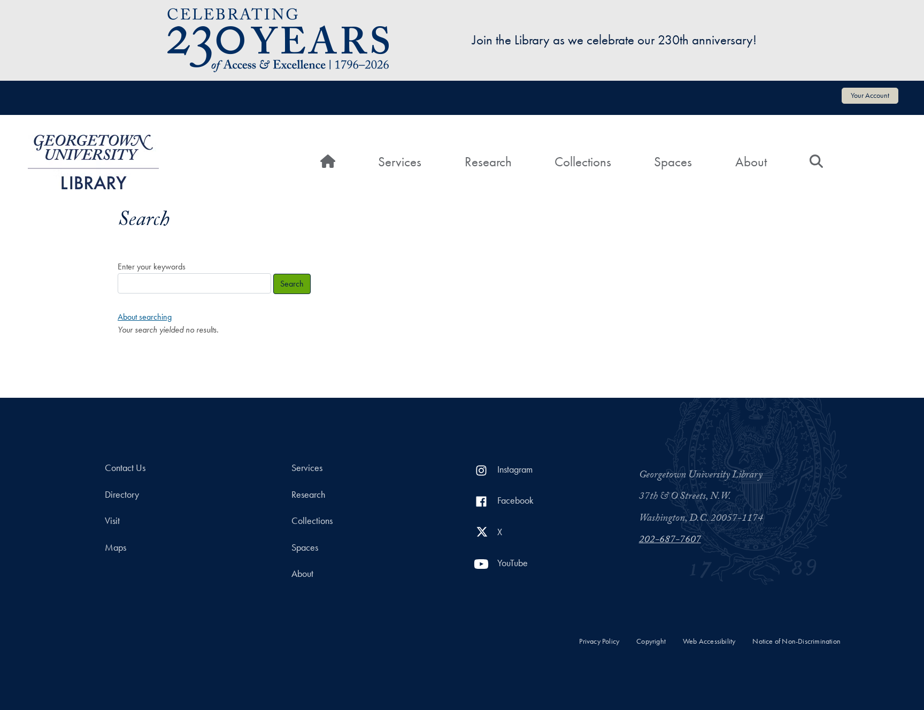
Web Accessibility (709, 641)
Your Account (870, 95)
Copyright (651, 641)
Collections (583, 162)
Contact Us (125, 468)
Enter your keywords (152, 266)
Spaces (673, 162)
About (751, 162)
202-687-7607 (670, 540)
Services (399, 162)
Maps (115, 547)
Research (488, 162)
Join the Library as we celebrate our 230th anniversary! (614, 40)
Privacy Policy (599, 641)
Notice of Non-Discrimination (796, 641)
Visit (112, 521)
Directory (122, 494)
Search (292, 283)
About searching (145, 316)
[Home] (93, 162)
